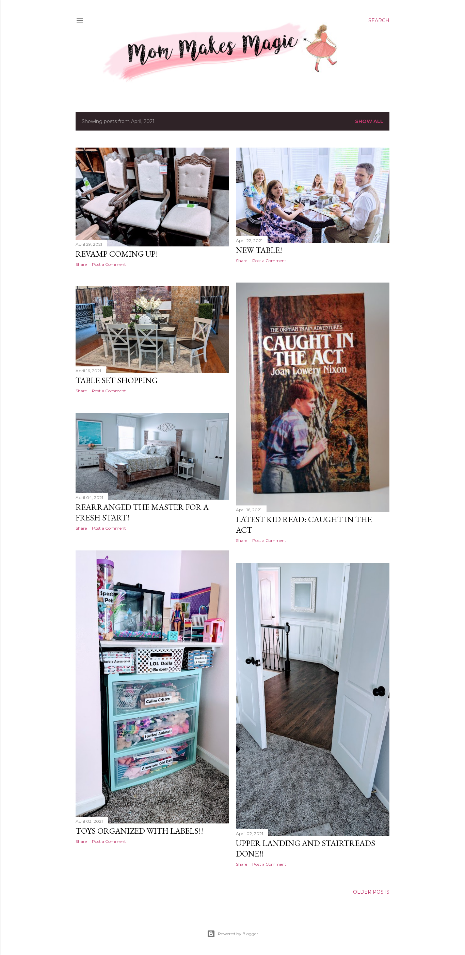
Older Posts (371, 892)
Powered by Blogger (238, 933)
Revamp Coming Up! (117, 253)
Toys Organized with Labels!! (139, 830)
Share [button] (81, 264)
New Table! (259, 250)
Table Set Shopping (117, 380)
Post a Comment (109, 264)
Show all (369, 121)
